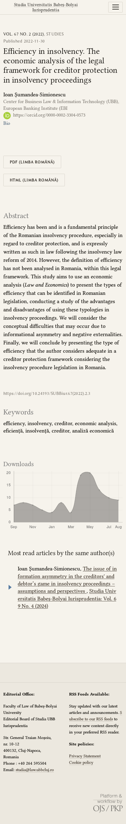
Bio (6, 123)
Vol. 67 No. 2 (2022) (23, 34)
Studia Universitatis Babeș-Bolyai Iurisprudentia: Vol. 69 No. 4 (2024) (67, 598)
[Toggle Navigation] (115, 7)
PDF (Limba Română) (32, 162)
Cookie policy (81, 762)
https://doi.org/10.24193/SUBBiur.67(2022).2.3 (47, 393)
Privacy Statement (85, 755)
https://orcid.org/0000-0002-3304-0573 (48, 115)
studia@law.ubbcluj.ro (35, 769)
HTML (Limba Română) (34, 180)
